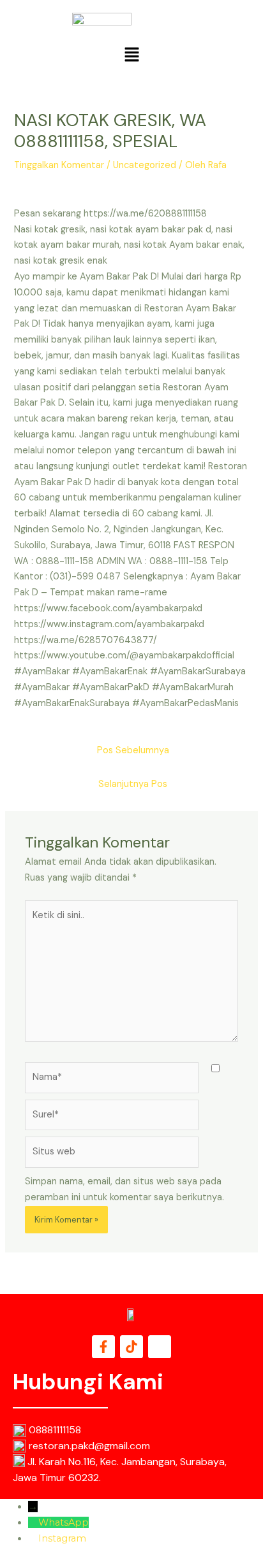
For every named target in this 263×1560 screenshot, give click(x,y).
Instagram (62, 1538)
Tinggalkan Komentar (59, 165)
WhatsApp (63, 1522)
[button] (131, 55)
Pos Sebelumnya (133, 750)
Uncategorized (144, 165)
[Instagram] (33, 1538)
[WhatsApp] (33, 1522)
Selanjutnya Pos (132, 784)
